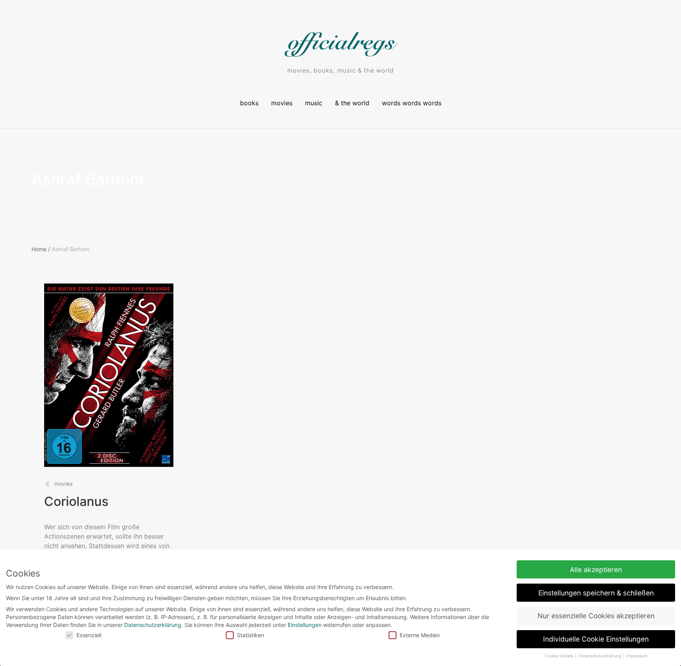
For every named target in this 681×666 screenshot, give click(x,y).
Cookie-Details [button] (559, 656)
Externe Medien (420, 635)
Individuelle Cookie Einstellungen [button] (596, 639)
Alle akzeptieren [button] (596, 569)
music (313, 103)
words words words (411, 103)
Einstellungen (305, 624)
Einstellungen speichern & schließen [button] (596, 593)
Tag (36, 163)
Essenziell (88, 635)
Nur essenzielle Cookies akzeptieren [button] (596, 616)
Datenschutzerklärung (152, 624)
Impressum (636, 656)
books (249, 103)
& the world (352, 103)
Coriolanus (76, 501)
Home (41, 249)
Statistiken (250, 635)
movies (281, 103)
